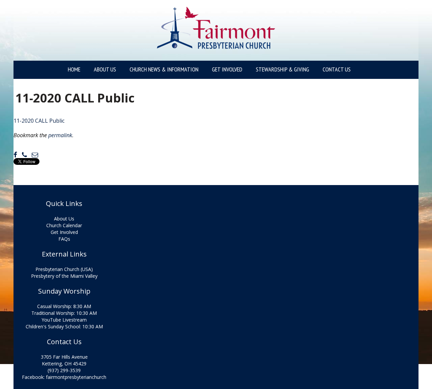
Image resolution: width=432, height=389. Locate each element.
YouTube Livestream (64, 320)
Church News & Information (164, 69)
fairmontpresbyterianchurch (76, 377)
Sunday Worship (64, 291)
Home (74, 69)
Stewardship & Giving (282, 69)
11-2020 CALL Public (39, 120)
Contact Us (337, 69)
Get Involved (227, 69)
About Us (105, 69)
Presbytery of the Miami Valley (64, 276)
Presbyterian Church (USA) (64, 269)
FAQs (64, 239)
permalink (60, 135)
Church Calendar (64, 225)
